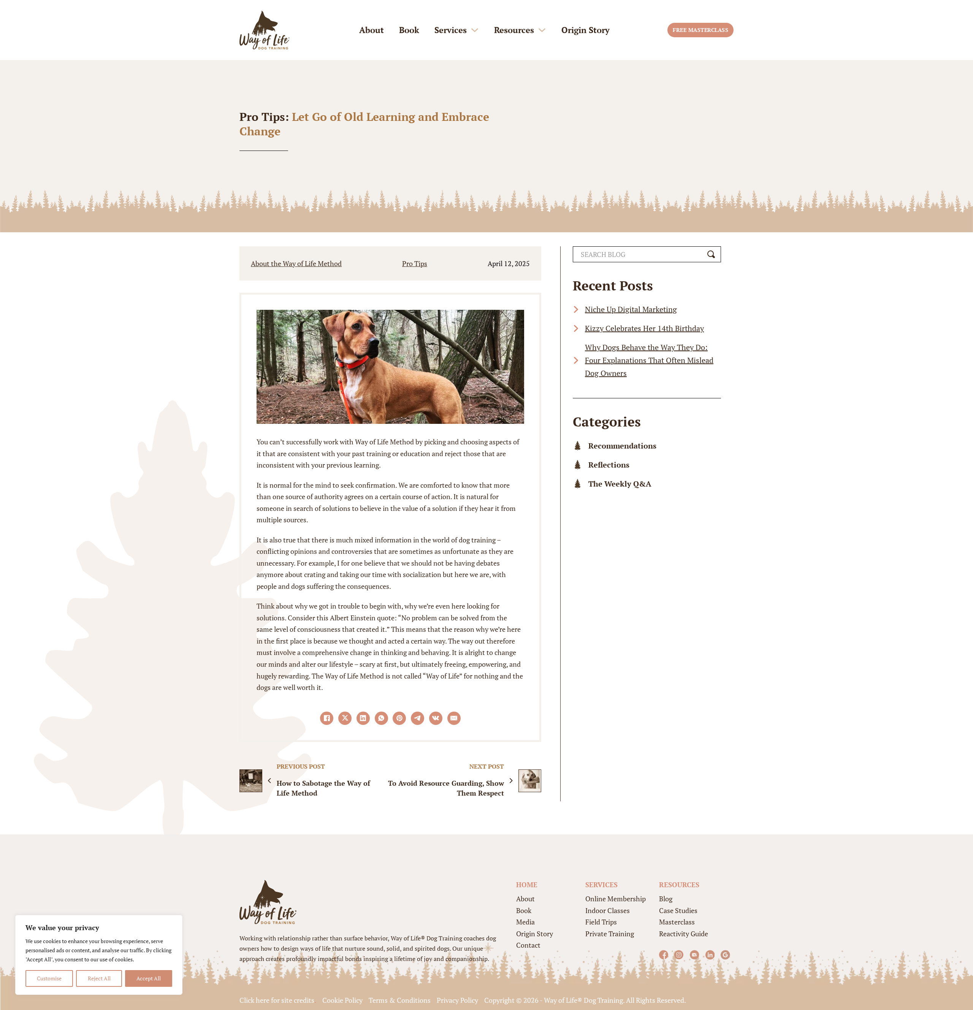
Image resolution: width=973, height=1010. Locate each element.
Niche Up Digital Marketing (631, 309)
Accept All (148, 978)
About (371, 29)
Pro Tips (414, 263)
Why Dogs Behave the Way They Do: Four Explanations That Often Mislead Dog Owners (649, 360)
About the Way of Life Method (296, 263)
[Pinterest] (399, 718)
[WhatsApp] (381, 718)
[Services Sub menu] (475, 30)
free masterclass (700, 29)
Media (525, 921)
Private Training (609, 933)
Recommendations (622, 446)
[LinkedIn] (363, 718)
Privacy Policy (457, 1000)
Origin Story (585, 29)
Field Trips (601, 921)
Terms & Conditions (400, 1000)
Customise (49, 978)
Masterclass (677, 921)
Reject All (99, 978)
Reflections (608, 465)
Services (450, 29)
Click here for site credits (276, 1000)
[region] (98, 955)
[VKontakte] (435, 718)
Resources (514, 29)
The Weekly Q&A (619, 484)
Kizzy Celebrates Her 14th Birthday (644, 328)
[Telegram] (417, 718)
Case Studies (678, 910)
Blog (665, 898)
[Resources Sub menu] (542, 30)
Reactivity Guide (683, 933)
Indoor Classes (607, 910)
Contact (528, 945)
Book (409, 29)
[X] (345, 718)
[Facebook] (326, 718)
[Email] (454, 718)
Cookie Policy (342, 1000)
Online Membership (615, 898)
